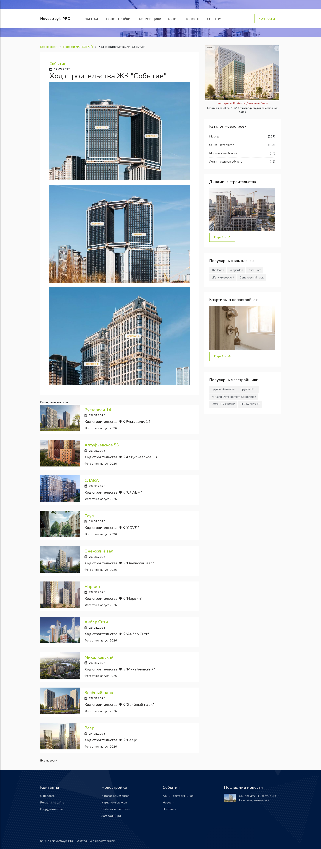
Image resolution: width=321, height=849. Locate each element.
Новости (193, 19)
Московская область (223, 153)
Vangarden (236, 270)
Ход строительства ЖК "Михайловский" (120, 669)
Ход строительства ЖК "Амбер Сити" (117, 633)
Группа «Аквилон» (223, 389)
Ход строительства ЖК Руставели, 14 (117, 421)
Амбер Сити (96, 622)
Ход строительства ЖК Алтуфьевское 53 (121, 457)
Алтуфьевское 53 (102, 445)
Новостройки (118, 19)
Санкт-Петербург (221, 145)
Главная (91, 19)
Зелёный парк (99, 693)
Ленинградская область (225, 162)
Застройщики (149, 19)
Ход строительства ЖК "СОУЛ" (112, 527)
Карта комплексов (114, 803)
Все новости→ (50, 761)
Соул (89, 516)
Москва (214, 137)
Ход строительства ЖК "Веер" (111, 740)
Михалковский (99, 657)
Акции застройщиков (178, 796)
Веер (89, 728)
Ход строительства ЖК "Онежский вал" (119, 563)
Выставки (169, 809)
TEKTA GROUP (250, 404)
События (215, 19)
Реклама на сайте (52, 803)
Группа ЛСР (248, 389)
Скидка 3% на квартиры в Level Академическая (257, 798)
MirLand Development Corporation (234, 397)
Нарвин (92, 586)
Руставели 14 (98, 410)
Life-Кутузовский (223, 277)
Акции (173, 19)
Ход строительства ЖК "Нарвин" (113, 598)
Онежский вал (99, 551)
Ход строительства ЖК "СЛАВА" (113, 492)
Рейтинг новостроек (115, 809)
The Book (218, 270)
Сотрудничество (51, 809)
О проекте (47, 796)
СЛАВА (92, 480)
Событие (57, 64)
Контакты (268, 19)
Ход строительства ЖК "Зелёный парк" (119, 704)
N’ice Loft (255, 270)
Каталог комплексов (115, 796)
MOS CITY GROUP (223, 404)
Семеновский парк (252, 277)
